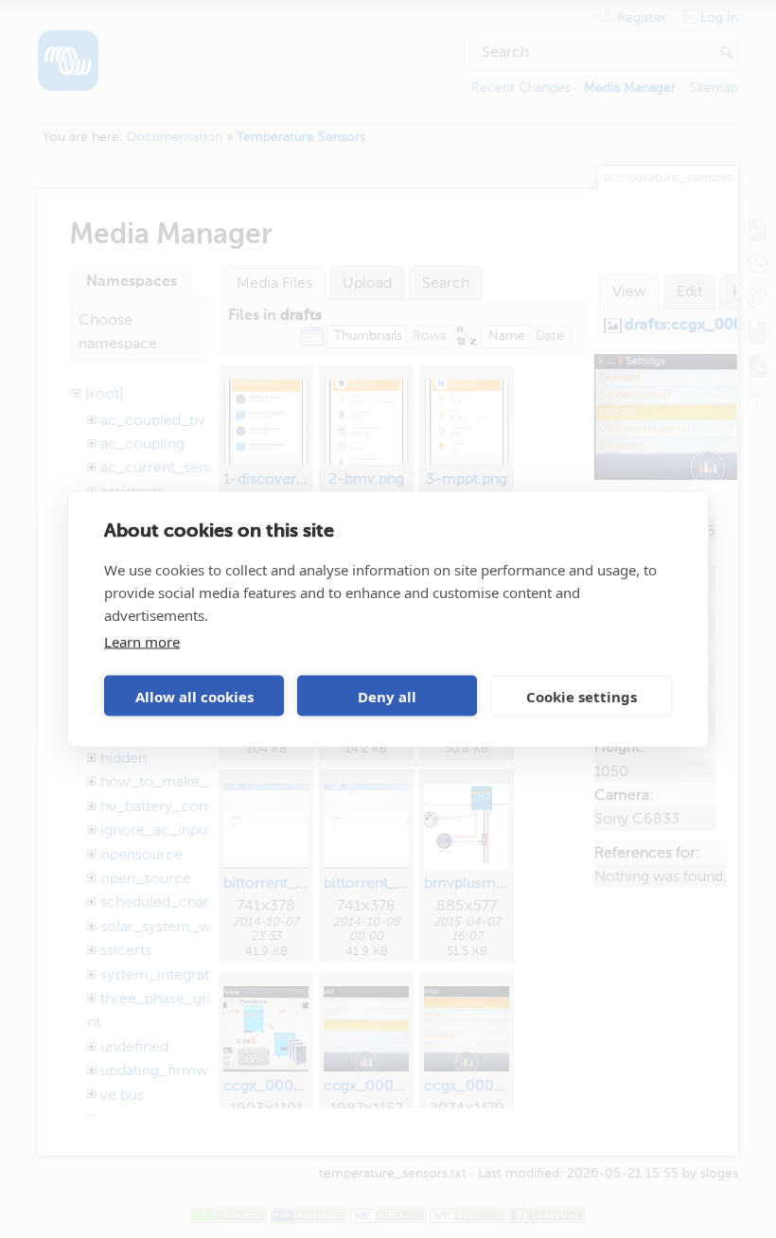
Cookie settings (581, 695)
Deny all (387, 695)
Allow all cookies (194, 695)
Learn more (142, 641)
